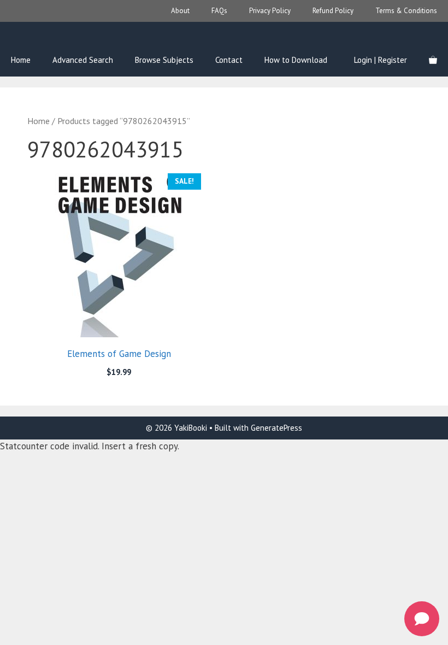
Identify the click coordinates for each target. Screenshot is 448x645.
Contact (229, 60)
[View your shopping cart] (433, 60)
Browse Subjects (164, 60)
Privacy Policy (270, 10)
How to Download (295, 60)
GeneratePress (276, 428)
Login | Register (380, 60)
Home (21, 60)
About (180, 10)
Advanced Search (82, 60)
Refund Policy (333, 10)
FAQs (219, 10)
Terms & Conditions (406, 10)
